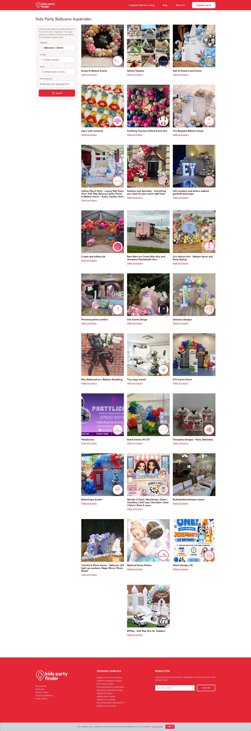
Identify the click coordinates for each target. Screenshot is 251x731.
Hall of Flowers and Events (187, 70)
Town (42, 66)
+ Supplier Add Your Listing (141, 5)
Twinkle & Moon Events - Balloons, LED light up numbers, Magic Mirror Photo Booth (102, 568)
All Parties (40, 689)
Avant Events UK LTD (138, 439)
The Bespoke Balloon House (188, 130)
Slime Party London (105, 684)
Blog (165, 5)
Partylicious (87, 439)
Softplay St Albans (104, 693)
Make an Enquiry (89, 74)
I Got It (170, 727)
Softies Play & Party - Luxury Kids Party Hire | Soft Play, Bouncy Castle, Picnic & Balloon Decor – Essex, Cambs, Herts (102, 193)
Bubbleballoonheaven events (188, 499)
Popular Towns (42, 692)
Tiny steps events (136, 379)
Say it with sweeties (92, 130)
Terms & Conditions (44, 695)
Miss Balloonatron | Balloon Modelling (102, 379)
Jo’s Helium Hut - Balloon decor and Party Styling (193, 258)
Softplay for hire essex (106, 706)
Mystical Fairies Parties (139, 565)
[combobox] (57, 48)
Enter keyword (46, 78)
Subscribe (206, 688)
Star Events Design (137, 319)
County (43, 54)
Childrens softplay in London (109, 681)
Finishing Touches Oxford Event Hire (147, 130)
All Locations (41, 686)
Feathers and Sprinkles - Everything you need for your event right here (146, 192)
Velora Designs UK (183, 565)
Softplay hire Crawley (106, 699)
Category (43, 42)
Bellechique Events (91, 499)
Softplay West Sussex (106, 696)
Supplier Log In (203, 5)
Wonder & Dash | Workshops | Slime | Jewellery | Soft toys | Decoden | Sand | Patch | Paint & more (148, 502)
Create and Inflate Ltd (93, 256)
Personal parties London (94, 319)
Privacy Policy (41, 699)
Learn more (157, 726)
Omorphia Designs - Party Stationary (193, 439)
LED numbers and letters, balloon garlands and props (191, 192)
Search (59, 93)
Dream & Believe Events (94, 70)
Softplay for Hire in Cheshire (109, 678)
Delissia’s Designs (182, 319)
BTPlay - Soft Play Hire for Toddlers (146, 630)
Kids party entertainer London (110, 690)
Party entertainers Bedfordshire (110, 703)
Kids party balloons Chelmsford (110, 687)
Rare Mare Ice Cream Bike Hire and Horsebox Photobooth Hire (146, 258)
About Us (180, 5)
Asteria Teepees (135, 70)
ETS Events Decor (182, 379)
